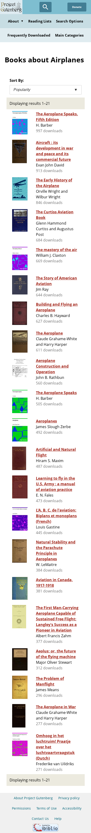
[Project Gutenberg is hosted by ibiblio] (45, 830)
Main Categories (69, 35)
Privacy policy (69, 798)
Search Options (69, 21)
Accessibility (72, 808)
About (15, 21)
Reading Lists (40, 21)
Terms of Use (46, 808)
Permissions (21, 808)
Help (58, 818)
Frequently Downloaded (28, 35)
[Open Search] (45, 7)
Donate (77, 7)
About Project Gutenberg (33, 798)
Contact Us (40, 818)
